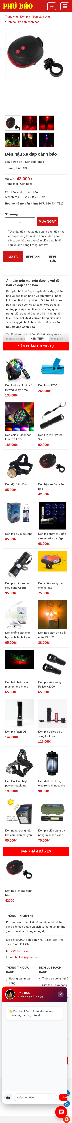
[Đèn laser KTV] (52, 367)
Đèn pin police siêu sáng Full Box (50, 734)
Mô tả (13, 256)
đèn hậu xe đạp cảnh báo (36, 231)
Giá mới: (10, 179)
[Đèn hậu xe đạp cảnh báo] (52, 466)
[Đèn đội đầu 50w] (19, 466)
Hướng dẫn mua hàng (19, 981)
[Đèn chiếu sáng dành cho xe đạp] (52, 565)
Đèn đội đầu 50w (16, 484)
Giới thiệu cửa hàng (54, 985)
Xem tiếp (37, 338)
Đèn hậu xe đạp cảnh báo (51, 486)
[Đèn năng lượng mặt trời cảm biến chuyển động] (19, 812)
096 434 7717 (55, 203)
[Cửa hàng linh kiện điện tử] (18, 5)
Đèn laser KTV (47, 385)
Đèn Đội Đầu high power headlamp (16, 783)
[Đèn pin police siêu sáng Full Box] (52, 713)
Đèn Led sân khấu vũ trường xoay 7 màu (18, 387)
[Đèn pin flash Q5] (19, 713)
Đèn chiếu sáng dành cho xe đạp (51, 585)
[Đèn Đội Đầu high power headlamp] (19, 763)
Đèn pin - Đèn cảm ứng (27, 161)
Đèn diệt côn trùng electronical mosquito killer (51, 783)
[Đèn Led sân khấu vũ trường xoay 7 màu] (19, 367)
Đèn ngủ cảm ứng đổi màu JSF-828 (52, 635)
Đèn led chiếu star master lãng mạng (16, 684)
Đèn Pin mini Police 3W (50, 437)
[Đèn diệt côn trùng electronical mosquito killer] (52, 763)
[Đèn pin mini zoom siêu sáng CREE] (19, 565)
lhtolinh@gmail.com (27, 957)
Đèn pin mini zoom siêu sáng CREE (17, 585)
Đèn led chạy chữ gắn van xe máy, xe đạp (52, 536)
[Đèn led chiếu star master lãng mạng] (19, 664)
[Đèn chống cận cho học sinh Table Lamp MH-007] (19, 614)
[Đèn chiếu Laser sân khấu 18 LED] (19, 417)
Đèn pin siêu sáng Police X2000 (49, 684)
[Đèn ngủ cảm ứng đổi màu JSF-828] (52, 614)
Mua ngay (47, 221)
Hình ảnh (33, 256)
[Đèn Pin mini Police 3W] (52, 417)
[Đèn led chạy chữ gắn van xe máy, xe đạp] (52, 516)
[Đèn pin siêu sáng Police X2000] (52, 664)
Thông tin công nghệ (55, 978)
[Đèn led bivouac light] (19, 516)
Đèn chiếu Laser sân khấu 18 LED (18, 437)
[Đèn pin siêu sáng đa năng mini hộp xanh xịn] (52, 812)
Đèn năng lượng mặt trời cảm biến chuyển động (18, 833)
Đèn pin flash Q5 (15, 731)
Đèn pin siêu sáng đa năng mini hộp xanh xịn (51, 833)
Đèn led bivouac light (18, 533)
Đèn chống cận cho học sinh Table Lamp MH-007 (18, 635)
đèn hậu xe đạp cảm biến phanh (36, 240)
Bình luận (52, 259)
